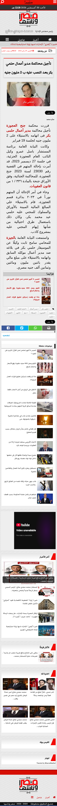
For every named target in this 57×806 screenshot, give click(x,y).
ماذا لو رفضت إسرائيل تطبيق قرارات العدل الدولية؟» (23, 298)
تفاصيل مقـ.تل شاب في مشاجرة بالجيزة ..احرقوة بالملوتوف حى (22, 417)
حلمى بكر (45, 309)
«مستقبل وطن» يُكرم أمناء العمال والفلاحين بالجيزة (20, 470)
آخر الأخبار (44, 557)
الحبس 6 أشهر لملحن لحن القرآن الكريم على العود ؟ (23, 280)
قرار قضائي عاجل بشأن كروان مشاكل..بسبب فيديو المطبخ (20, 431)
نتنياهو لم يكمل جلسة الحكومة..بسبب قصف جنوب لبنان (20, 496)
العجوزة (11, 125)
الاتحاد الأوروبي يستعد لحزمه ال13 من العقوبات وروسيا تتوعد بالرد (22, 444)
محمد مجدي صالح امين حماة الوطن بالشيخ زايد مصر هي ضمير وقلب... (15, 695)
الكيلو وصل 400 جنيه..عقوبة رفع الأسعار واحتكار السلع (23, 289)
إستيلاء (33, 313)
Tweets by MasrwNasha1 (46, 763)
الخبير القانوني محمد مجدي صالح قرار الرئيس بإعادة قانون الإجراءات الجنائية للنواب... (42, 723)
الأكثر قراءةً (44, 647)
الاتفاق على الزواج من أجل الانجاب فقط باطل (21, 391)
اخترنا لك (45, 673)
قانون (47, 186)
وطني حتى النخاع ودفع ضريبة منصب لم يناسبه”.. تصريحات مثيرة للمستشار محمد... (19, 654)
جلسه (51, 313)
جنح (22, 125)
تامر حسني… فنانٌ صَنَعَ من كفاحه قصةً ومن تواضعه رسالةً (42, 694)
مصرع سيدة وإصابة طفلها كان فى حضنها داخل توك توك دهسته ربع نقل (21, 457)
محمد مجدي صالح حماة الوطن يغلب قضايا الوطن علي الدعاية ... (15, 721)
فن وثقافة (42, 51)
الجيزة (10, 237)
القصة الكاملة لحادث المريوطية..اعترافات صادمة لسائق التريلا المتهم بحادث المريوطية (20, 404)
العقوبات (36, 186)
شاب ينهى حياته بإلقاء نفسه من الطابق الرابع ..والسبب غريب (20, 483)
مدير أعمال (23, 130)
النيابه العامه (21, 309)
